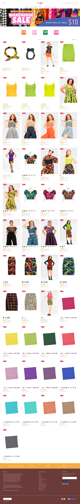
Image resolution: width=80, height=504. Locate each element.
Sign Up (65, 480)
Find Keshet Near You (42, 479)
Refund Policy (41, 488)
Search (40, 473)
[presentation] (76, 317)
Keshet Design (7, 501)
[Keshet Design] (40, 3)
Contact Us (41, 478)
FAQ (39, 475)
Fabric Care (41, 482)
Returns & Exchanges (42, 485)
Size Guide (40, 481)
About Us (40, 476)
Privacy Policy (41, 489)
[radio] (41, 68)
